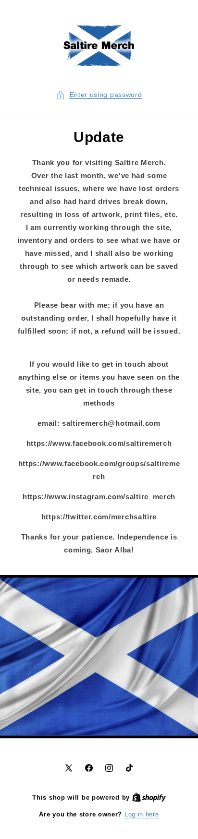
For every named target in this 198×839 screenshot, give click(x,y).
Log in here (141, 814)
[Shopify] (149, 797)
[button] (99, 95)
